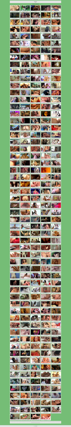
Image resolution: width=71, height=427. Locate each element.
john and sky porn (35, 1)
